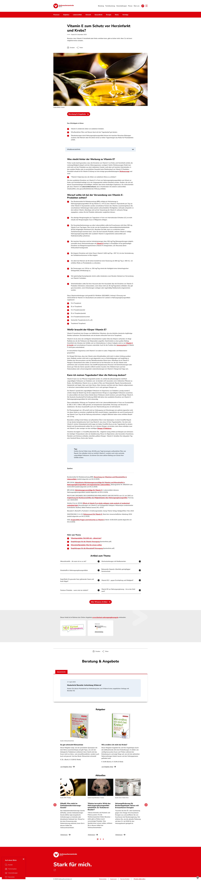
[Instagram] (55, 870)
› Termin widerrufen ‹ (139, 879)
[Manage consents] (197, 877)
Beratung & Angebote (77, 114)
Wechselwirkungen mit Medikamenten (113, 561)
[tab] (97, 839)
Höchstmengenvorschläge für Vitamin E (88, 490)
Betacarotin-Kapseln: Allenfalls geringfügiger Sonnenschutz (115, 570)
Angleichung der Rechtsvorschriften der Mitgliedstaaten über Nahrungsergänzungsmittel (97, 498)
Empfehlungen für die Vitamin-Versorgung (85, 542)
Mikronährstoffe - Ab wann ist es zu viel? (73, 561)
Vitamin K (100, 243)
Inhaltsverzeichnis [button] (73, 149)
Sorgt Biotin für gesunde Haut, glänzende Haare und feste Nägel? (77, 580)
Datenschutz (102, 879)
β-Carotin (70, 345)
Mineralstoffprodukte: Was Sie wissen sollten (86, 545)
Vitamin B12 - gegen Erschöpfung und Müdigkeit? (117, 580)
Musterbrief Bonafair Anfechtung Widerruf (84, 685)
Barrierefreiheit (124, 879)
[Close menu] (23, 859)
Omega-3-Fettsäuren (104, 428)
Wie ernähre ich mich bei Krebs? (114, 745)
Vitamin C (129, 343)
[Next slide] (146, 804)
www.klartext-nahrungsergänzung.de (105, 617)
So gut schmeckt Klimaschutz (71, 745)
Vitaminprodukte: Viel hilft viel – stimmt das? (86, 538)
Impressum (113, 879)
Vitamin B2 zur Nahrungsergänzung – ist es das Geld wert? (118, 590)
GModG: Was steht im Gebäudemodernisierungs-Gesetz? (70, 805)
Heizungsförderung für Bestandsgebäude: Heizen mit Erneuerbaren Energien (127, 805)
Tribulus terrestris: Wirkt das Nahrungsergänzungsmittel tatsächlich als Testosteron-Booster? (99, 806)
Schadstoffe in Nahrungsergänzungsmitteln (74, 570)
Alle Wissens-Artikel (99, 602)
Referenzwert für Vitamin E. (92, 514)
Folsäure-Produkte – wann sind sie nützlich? (74, 590)
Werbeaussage (124, 171)
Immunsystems (122, 345)
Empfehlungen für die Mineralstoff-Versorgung (87, 548)
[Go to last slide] (55, 804)
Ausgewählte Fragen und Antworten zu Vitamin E (88, 520)
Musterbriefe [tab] (61, 672)
